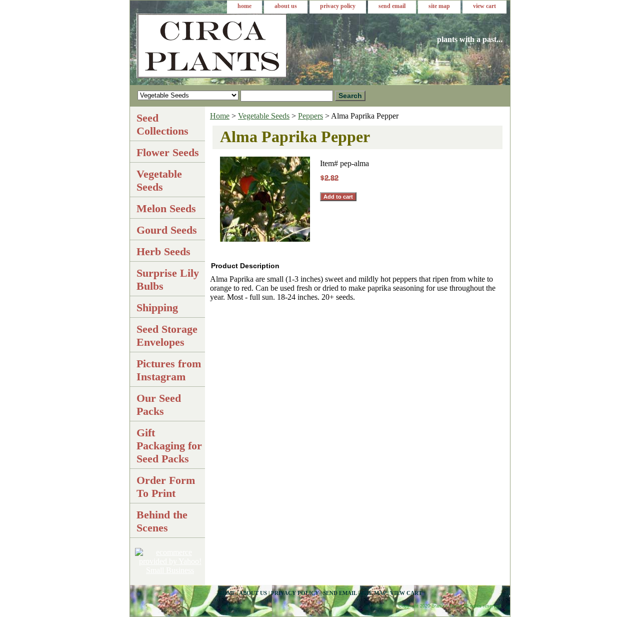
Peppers (310, 116)
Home (220, 116)
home (245, 6)
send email (392, 6)
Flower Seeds (167, 152)
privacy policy (338, 6)
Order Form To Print (165, 486)
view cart (484, 6)
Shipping (157, 307)
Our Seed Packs (158, 404)
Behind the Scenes (162, 521)
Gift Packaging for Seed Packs (169, 445)
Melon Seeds (166, 208)
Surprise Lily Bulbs (167, 279)
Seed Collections (162, 124)
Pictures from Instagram (168, 370)
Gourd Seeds (166, 230)
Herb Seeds (163, 251)
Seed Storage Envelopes (167, 335)
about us (285, 6)
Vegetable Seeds (264, 116)
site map (439, 6)
